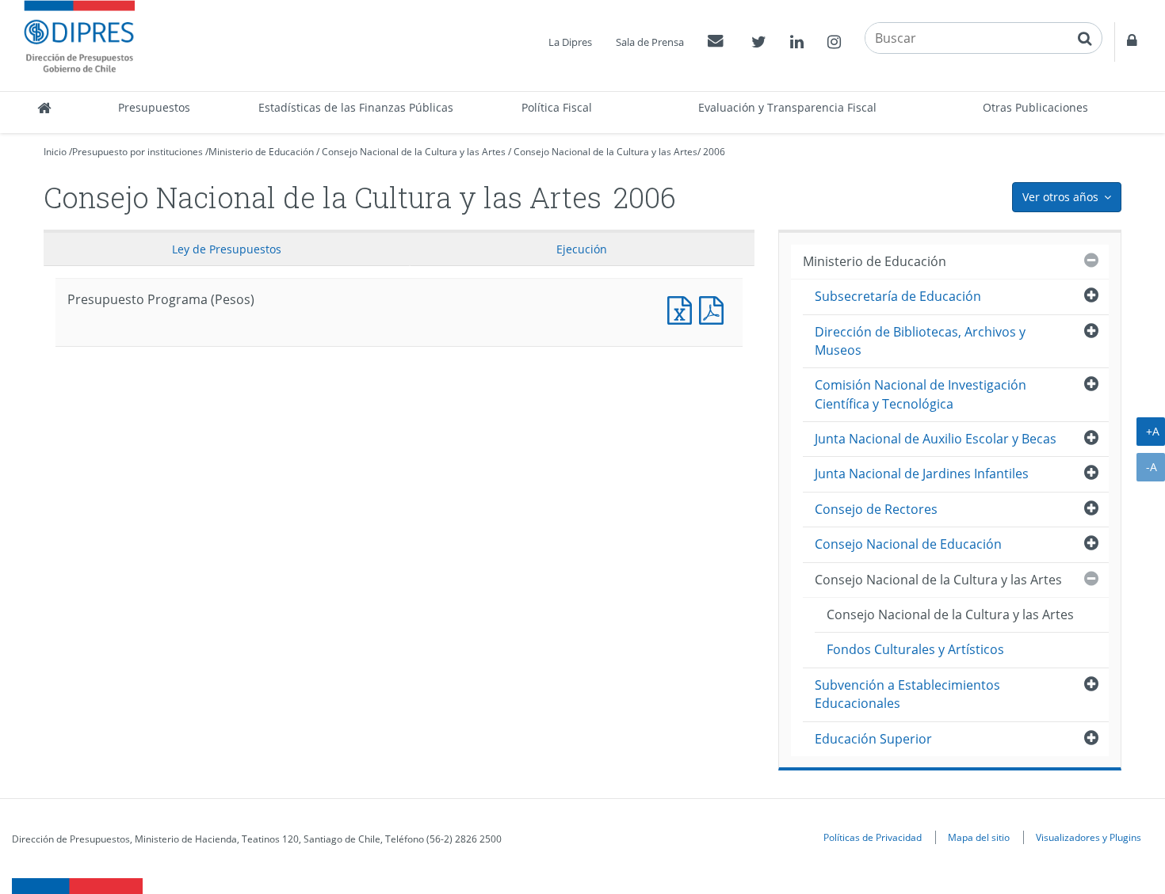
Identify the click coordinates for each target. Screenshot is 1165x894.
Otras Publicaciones (1035, 107)
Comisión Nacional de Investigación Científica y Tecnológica (920, 394)
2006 (714, 151)
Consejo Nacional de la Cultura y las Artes (414, 151)
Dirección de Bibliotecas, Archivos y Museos (920, 341)
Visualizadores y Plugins (1088, 837)
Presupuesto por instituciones (137, 151)
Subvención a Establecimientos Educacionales (907, 694)
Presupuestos (154, 107)
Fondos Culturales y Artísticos (915, 649)
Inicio (55, 151)
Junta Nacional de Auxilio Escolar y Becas (935, 438)
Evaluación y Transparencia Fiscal (787, 107)
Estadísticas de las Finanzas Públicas (355, 107)
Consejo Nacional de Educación (908, 544)
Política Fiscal (556, 107)
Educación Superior (873, 739)
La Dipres (570, 42)
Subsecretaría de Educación (898, 296)
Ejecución (581, 249)
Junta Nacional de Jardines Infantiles (922, 473)
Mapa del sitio (979, 837)
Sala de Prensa (650, 42)
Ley (226, 249)
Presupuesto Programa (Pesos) (683, 308)
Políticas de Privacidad (872, 837)
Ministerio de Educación (261, 151)
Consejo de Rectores (876, 509)
